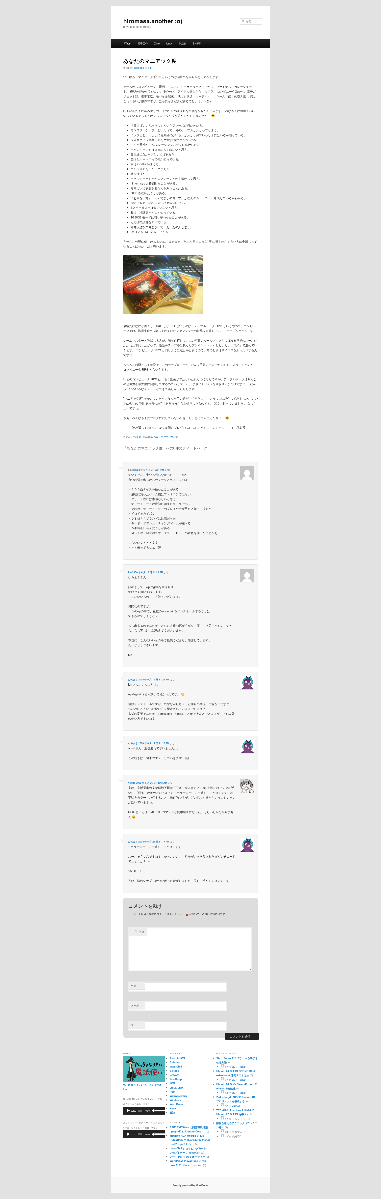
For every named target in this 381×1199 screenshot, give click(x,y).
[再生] (128, 1111)
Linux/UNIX (177, 1087)
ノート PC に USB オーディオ (187, 1156)
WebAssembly (178, 1096)
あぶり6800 (238, 1067)
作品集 (183, 43)
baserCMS (176, 1066)
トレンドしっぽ (241, 1119)
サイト (135, 1025)
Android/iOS (177, 1058)
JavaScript (176, 1079)
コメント (138, 931)
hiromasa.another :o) (152, 20)
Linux (169, 43)
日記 (138, 436)
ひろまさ (133, 679)
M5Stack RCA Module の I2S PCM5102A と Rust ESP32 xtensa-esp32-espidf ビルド (190, 1140)
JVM (172, 1083)
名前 (133, 985)
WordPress (176, 1104)
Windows (175, 1100)
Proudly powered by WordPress (190, 1185)
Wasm (127, 43)
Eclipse (174, 1070)
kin (130, 572)
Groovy (174, 1075)
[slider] (159, 1110)
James (236, 1106)
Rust (172, 1092)
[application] (144, 1111)
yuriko (131, 783)
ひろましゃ (157, 436)
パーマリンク (171, 436)
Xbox (157, 43)
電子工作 (143, 43)
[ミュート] (154, 1111)
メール (135, 1005)
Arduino (175, 1062)
